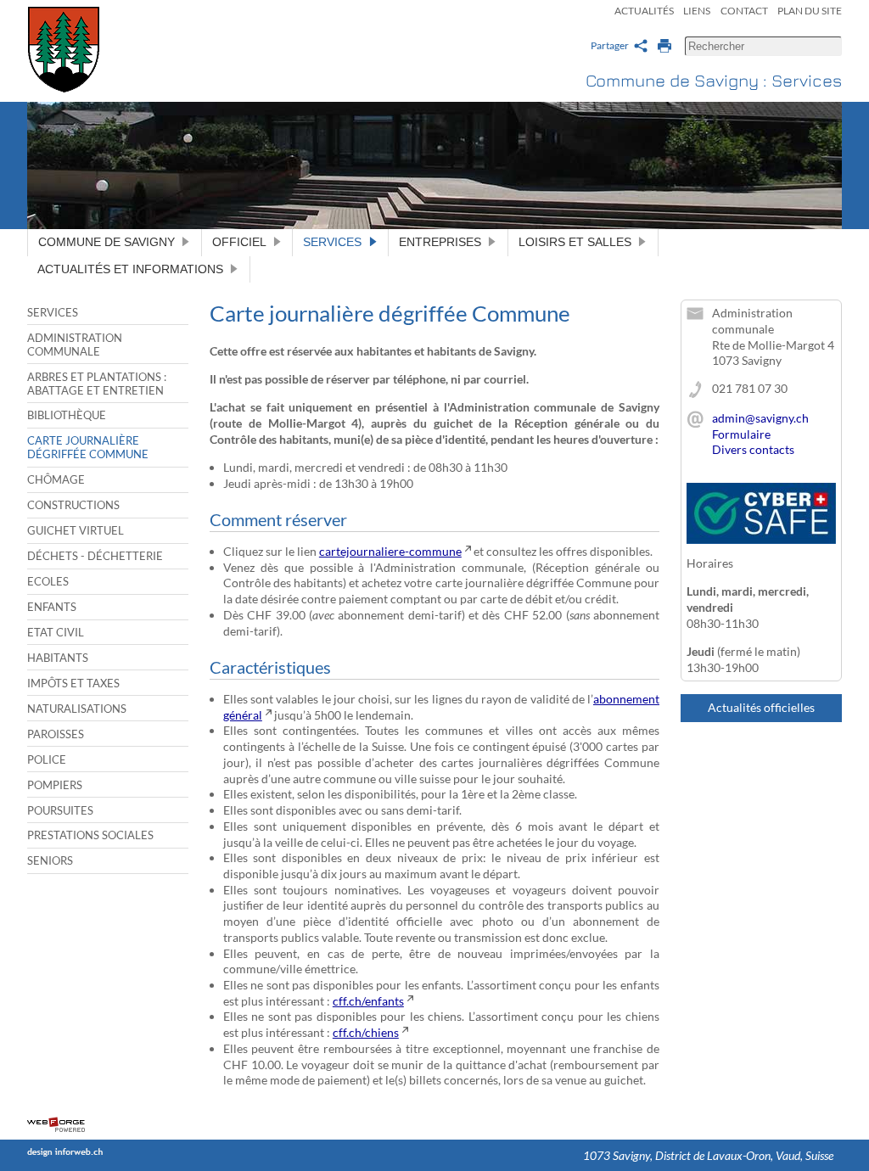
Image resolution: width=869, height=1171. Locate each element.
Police (46, 759)
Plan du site (809, 10)
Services (332, 242)
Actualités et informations (130, 269)
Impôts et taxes (73, 683)
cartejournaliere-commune (390, 551)
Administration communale (74, 344)
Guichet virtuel (75, 530)
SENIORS (50, 860)
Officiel (239, 242)
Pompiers (54, 785)
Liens (696, 10)
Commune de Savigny (106, 242)
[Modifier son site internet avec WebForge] (56, 1125)
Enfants (51, 607)
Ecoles (48, 581)
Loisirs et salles (575, 242)
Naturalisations (76, 708)
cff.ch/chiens (366, 1032)
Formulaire (741, 434)
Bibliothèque (66, 415)
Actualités (644, 10)
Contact (744, 10)
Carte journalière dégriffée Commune (88, 447)
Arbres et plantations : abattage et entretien (96, 383)
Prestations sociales (90, 835)
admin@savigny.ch (760, 418)
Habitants (57, 657)
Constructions (73, 505)
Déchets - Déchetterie (95, 556)
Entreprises (440, 242)
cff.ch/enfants (368, 1001)
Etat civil (55, 632)
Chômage (56, 479)
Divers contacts (753, 449)
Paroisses (55, 734)
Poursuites (60, 810)
